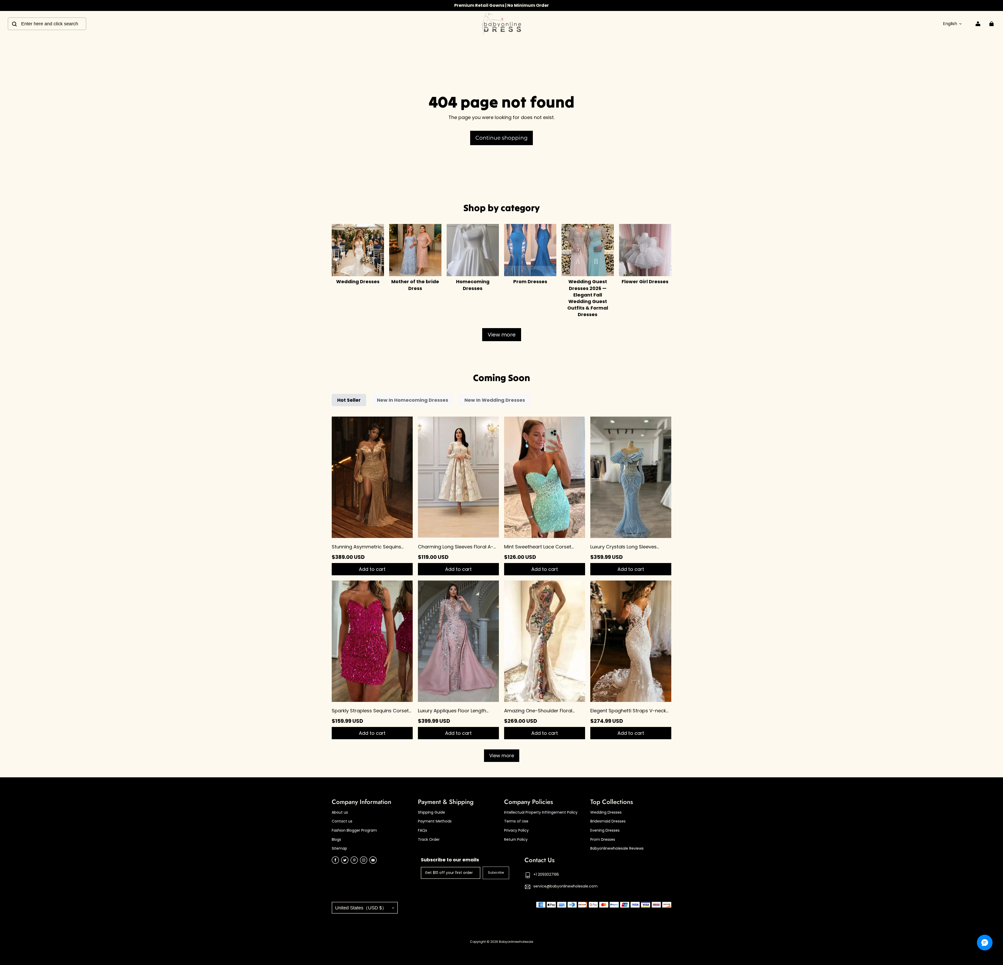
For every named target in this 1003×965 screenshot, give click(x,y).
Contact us (342, 821)
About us (340, 812)
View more (502, 334)
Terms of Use (516, 821)
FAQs (422, 830)
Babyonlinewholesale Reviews (617, 848)
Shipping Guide (431, 812)
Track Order (429, 839)
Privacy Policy (516, 830)
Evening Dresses (605, 830)
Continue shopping (501, 137)
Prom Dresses (602, 839)
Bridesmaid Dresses (608, 821)
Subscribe (496, 872)
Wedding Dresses (606, 812)
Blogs (336, 839)
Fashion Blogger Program (354, 830)
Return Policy (516, 839)
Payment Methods (435, 821)
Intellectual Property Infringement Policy (541, 812)
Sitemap (339, 848)
